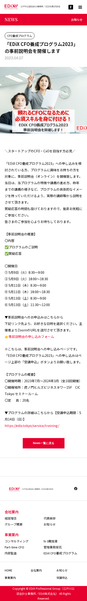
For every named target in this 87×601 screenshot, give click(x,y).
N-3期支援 (51, 541)
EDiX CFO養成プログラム (60, 553)
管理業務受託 (53, 547)
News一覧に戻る (43, 443)
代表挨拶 (50, 518)
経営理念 (11, 518)
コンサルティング (17, 541)
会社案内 (36, 570)
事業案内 (10, 578)
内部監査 (11, 553)
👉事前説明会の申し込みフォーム (29, 336)
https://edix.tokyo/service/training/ (32, 425)
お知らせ (50, 524)
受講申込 (62, 578)
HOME (8, 570)
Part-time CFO (14, 547)
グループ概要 (14, 524)
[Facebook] (76, 488)
